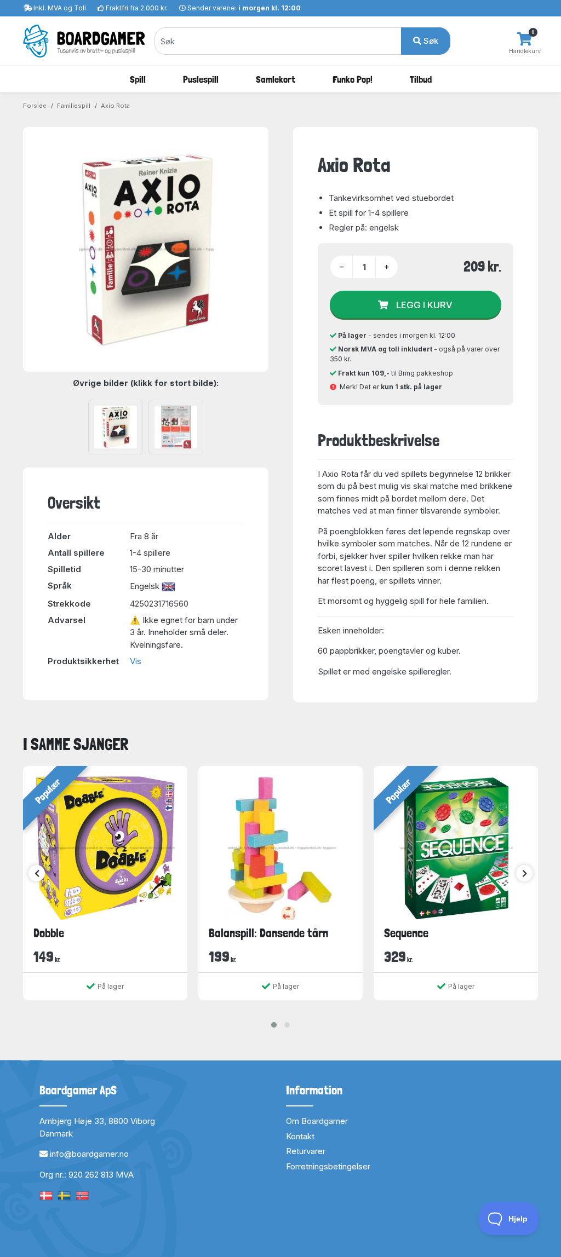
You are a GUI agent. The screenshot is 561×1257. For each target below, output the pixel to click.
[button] (273, 1024)
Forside (35, 105)
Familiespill (73, 105)
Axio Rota (115, 105)
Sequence (406, 933)
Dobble (48, 933)
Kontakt (300, 1136)
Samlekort (275, 79)
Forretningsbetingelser (328, 1166)
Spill (138, 79)
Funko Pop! (353, 79)
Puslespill (201, 79)
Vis (135, 661)
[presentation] (36, 873)
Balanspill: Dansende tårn (268, 933)
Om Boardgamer (317, 1121)
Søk (429, 41)
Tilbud (421, 79)
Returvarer (305, 1151)
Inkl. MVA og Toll (59, 8)
